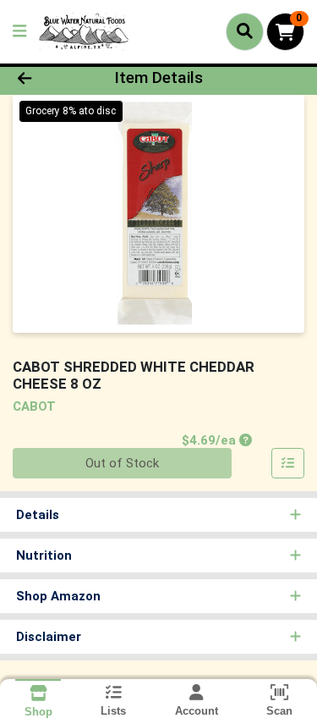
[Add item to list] (288, 463)
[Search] (245, 31)
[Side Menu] (19, 32)
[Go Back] (49, 78)
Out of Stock (122, 463)
